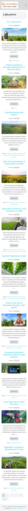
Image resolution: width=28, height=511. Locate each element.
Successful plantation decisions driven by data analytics (14, 354)
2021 (15, 108)
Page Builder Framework (17, 508)
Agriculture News (13, 202)
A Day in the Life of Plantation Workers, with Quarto (14, 305)
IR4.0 (15, 155)
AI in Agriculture (14, 22)
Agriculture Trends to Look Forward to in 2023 (14, 210)
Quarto (19, 155)
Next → (5, 499)
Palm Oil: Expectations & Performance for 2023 (14, 162)
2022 (7, 296)
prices (11, 204)
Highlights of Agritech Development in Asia (14, 448)
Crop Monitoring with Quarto (14, 113)
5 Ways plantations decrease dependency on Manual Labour (14, 67)
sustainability (23, 251)
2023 (13, 60)
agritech (17, 60)
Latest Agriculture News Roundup (14, 403)
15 (21, 495)
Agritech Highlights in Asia (14, 256)
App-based (20, 153)
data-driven (11, 155)
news (19, 202)
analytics (15, 153)
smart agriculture (15, 251)
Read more (15, 57)
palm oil (23, 202)
